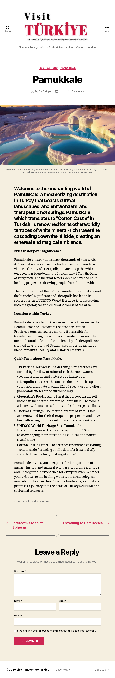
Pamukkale (68, 68)
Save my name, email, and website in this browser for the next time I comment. (56, 630)
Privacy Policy (61, 669)
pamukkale (24, 500)
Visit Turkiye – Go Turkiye (32, 669)
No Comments (76, 91)
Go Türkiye (45, 91)
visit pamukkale (40, 500)
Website (18, 615)
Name (18, 601)
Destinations (48, 68)
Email (62, 601)
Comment (20, 571)
